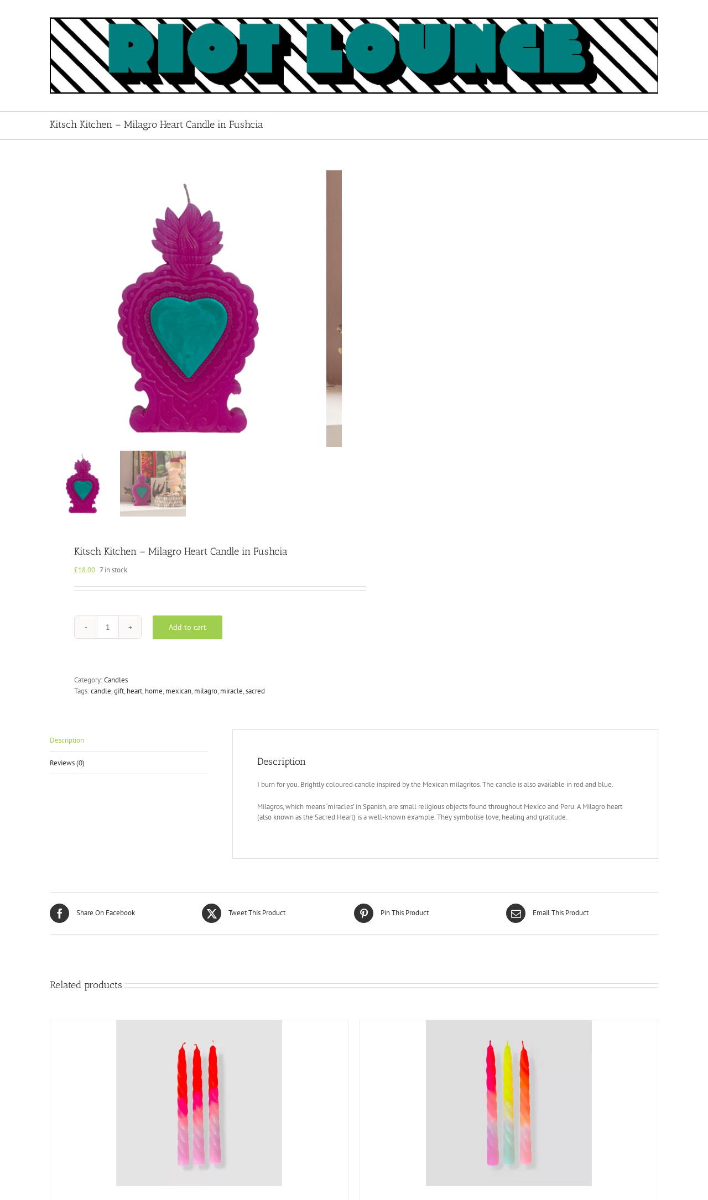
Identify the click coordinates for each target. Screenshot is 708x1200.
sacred (255, 691)
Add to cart (187, 627)
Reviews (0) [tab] (67, 763)
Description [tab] (67, 740)
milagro (205, 691)
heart (134, 691)
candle (101, 691)
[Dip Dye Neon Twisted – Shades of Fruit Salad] (509, 1103)
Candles (116, 680)
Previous (58, 308)
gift (119, 691)
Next (334, 308)
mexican (178, 691)
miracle (231, 691)
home (154, 691)
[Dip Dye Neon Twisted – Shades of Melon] (199, 1103)
